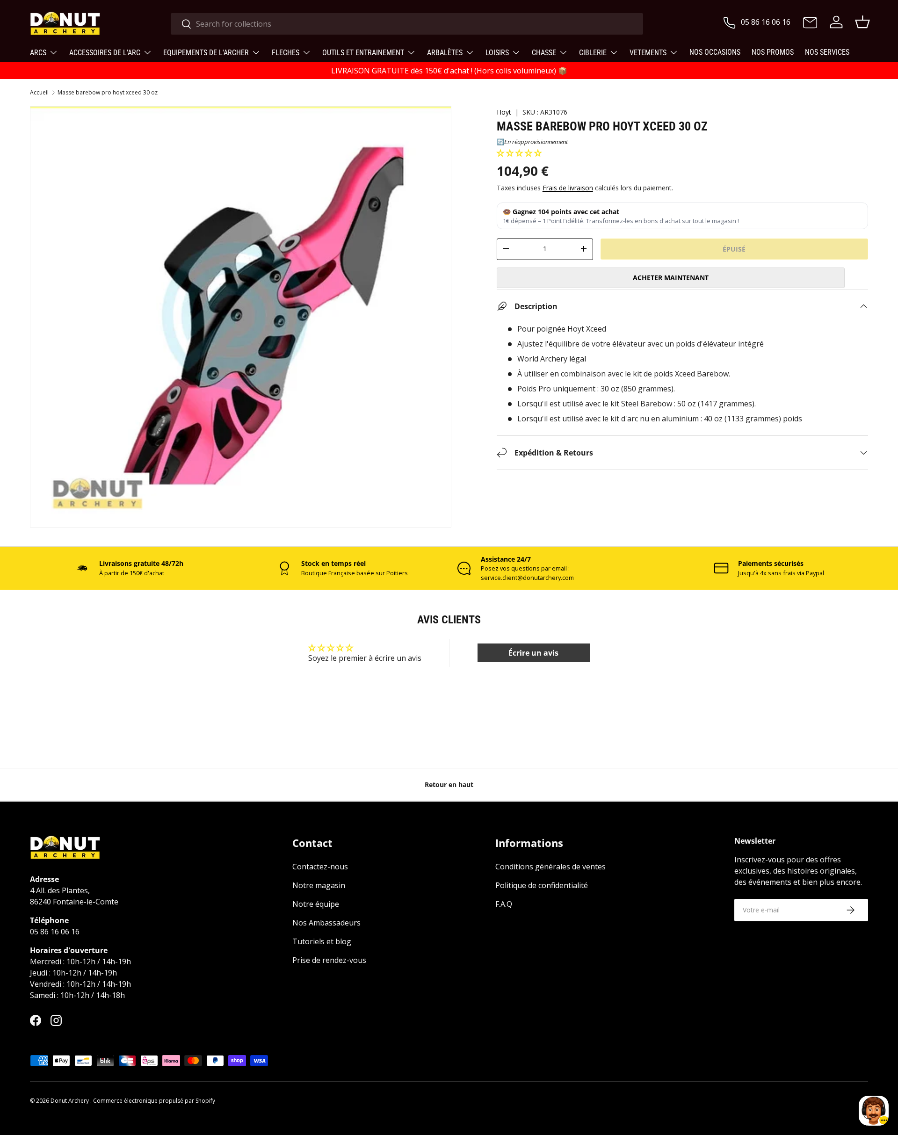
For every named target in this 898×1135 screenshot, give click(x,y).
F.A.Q (503, 904)
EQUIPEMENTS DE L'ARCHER (206, 52)
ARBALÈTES (445, 52)
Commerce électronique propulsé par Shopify (154, 1101)
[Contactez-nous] (810, 23)
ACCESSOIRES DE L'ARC (104, 52)
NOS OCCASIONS (714, 52)
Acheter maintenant (671, 277)
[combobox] (407, 24)
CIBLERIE (593, 52)
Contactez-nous (320, 866)
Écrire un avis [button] (533, 653)
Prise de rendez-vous (329, 960)
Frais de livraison (568, 187)
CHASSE (544, 52)
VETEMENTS (648, 52)
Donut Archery (70, 1101)
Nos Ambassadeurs (326, 923)
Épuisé (734, 248)
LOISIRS (497, 52)
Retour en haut (449, 784)
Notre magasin (318, 885)
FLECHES (285, 52)
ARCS (38, 52)
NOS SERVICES (827, 52)
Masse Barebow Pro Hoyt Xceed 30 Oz (108, 92)
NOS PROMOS (773, 52)
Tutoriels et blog (321, 941)
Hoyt (504, 112)
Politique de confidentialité (541, 885)
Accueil (39, 92)
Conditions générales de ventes (550, 866)
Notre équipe (315, 904)
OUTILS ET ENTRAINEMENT (363, 52)
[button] (519, 152)
